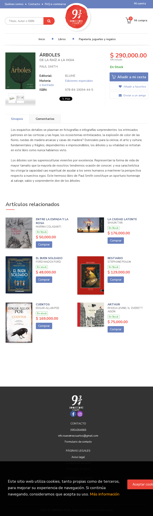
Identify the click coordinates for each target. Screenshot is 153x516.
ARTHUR (114, 304)
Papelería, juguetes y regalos (97, 39)
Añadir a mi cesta (131, 77)
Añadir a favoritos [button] (134, 87)
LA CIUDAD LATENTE (122, 219)
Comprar (44, 244)
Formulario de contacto (78, 442)
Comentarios (45, 119)
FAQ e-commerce (55, 4)
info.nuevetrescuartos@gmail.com (78, 436)
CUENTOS (43, 304)
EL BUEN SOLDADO (49, 258)
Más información (104, 494)
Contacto (34, 4)
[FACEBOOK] (73, 414)
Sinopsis (17, 119)
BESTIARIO (115, 258)
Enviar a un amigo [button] (134, 95)
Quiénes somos (14, 4)
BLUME (70, 76)
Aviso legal (78, 457)
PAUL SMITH (48, 67)
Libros (62, 39)
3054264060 (78, 430)
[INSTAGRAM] (80, 414)
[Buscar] (49, 21)
